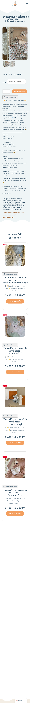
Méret (4, 82)
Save (6, 244)
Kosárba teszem (19, 91)
